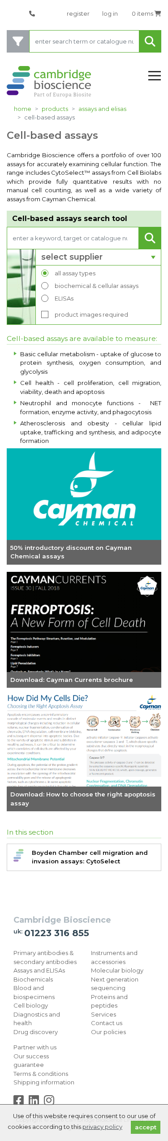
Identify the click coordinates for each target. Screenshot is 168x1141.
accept (145, 1127)
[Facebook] (20, 1102)
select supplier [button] (72, 257)
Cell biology (30, 1005)
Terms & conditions (40, 1073)
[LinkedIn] (36, 1102)
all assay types (75, 273)
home (22, 108)
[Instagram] (49, 1102)
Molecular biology (117, 970)
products (55, 108)
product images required (91, 314)
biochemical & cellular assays (96, 285)
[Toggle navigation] (154, 76)
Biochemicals (33, 979)
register (78, 13)
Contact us (106, 1022)
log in (110, 13)
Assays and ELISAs (102, 108)
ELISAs (64, 298)
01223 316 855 (56, 933)
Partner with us (34, 1047)
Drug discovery (35, 1031)
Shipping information (43, 1082)
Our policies (108, 1031)
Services (103, 1014)
